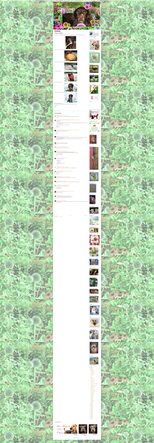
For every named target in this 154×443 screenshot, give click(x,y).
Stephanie (57, 142)
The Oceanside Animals (59, 195)
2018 (90, 407)
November (92, 392)
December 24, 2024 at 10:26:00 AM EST (63, 142)
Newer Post (56, 215)
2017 (90, 408)
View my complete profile (92, 37)
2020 (90, 405)
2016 (90, 409)
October (92, 393)
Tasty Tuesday (92, 384)
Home (71, 215)
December (92, 370)
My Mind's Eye (58, 136)
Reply (57, 117)
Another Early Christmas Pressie (94, 383)
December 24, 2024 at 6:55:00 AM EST (64, 115)
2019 (90, 406)
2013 (90, 412)
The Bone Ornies (92, 389)
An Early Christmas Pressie (94, 385)
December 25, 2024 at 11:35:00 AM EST (66, 195)
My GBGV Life (58, 115)
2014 (90, 411)
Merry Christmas (92, 374)
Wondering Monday (93, 390)
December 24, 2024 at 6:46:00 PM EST (69, 191)
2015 (90, 410)
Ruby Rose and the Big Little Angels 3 (60, 191)
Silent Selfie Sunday (93, 386)
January (92, 401)
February (92, 400)
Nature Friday (92, 372)
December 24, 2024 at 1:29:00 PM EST (65, 176)
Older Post (86, 215)
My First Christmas (93, 373)
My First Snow (92, 388)
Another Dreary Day (93, 371)
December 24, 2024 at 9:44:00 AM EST (64, 136)
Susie (57, 200)
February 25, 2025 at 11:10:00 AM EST (62, 200)
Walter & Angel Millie (58, 176)
